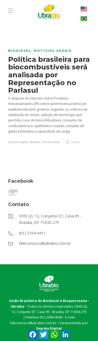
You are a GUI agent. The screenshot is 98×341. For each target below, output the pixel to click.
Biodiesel (19, 51)
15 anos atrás (50, 142)
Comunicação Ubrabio (24, 142)
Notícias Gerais (53, 51)
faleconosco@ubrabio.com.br (33, 323)
